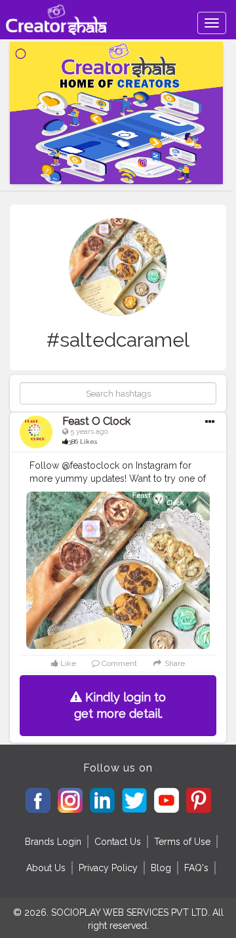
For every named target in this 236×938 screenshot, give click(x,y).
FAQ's (196, 868)
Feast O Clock (96, 421)
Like (67, 663)
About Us (46, 868)
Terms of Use (182, 841)
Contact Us (117, 841)
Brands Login (53, 841)
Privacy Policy (108, 868)
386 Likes (82, 441)
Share (174, 663)
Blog (161, 868)
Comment (118, 663)
